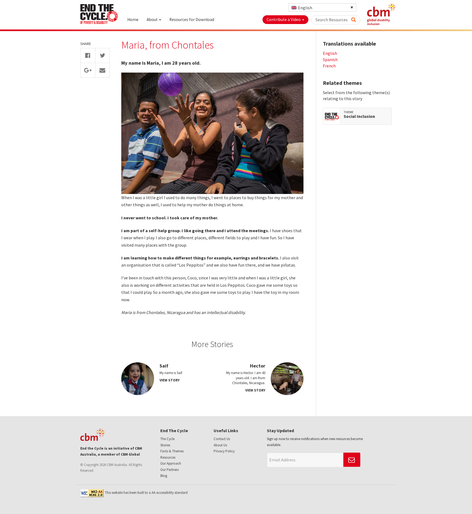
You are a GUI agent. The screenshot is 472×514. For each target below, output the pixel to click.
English (330, 53)
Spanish (330, 59)
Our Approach (170, 463)
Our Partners (169, 469)
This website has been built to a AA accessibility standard (146, 492)
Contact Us (222, 439)
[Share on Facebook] (87, 55)
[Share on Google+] (87, 70)
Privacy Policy (224, 451)
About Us (220, 445)
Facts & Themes (172, 451)
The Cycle (167, 439)
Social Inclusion (359, 116)
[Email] (102, 70)
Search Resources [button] (332, 19)
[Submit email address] (351, 460)
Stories (165, 445)
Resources (167, 457)
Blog (163, 475)
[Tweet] (102, 55)
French (329, 65)
